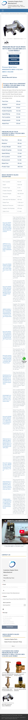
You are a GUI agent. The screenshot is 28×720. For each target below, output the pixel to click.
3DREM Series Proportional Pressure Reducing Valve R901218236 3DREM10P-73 (7, 247)
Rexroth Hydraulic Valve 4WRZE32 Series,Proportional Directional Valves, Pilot (7, 466)
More (13, 646)
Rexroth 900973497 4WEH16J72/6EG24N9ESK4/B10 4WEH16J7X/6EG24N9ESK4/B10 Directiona (7, 227)
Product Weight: (6, 107)
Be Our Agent (14, 63)
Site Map (15, 715)
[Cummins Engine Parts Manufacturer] (4, 2)
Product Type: (6, 166)
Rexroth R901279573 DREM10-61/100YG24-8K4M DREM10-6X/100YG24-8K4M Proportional (7, 336)
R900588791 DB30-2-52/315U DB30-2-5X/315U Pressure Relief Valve (7, 398)
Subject (4, 596)
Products (7, 13)
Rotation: (4, 104)
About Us (3, 715)
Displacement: (6, 120)
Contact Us (9, 715)
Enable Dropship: (7, 111)
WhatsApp (14, 59)
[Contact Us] (24, 360)
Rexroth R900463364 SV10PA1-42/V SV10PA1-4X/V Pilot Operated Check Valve (7, 268)
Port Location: (6, 117)
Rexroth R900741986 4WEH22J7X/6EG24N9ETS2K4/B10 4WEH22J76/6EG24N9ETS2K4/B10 (7, 291)
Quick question (7, 602)
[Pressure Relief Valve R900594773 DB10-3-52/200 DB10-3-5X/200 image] (14, 28)
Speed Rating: (6, 114)
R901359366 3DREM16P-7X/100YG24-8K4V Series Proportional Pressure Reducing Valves (7, 485)
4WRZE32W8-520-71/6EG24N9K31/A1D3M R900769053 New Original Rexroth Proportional (7, 314)
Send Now (9, 627)
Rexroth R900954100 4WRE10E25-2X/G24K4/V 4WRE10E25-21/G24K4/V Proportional (7, 420)
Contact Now (14, 56)
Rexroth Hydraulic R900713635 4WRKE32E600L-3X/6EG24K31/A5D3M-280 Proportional (7, 359)
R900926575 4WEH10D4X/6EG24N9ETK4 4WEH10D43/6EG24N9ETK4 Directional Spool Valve (7, 380)
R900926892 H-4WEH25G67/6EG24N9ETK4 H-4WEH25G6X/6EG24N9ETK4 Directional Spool (7, 504)
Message (4, 612)
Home (2, 13)
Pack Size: (5, 101)
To (3, 590)
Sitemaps (20, 715)
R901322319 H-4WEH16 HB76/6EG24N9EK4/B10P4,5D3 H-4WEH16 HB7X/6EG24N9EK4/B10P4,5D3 (7, 443)
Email (4, 584)
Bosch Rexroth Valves (14, 13)
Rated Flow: (5, 123)
